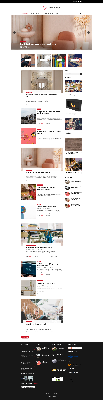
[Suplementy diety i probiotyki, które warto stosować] (28, 136)
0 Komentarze (38, 98)
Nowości (38, 13)
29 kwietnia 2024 (39, 267)
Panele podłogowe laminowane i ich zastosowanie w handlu (72, 153)
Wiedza (57, 13)
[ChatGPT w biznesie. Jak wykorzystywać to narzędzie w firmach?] (28, 268)
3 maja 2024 (27, 174)
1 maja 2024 (39, 208)
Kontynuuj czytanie (54, 256)
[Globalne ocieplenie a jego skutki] (28, 211)
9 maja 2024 (27, 98)
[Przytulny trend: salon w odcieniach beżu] (42, 159)
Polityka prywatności (56, 398)
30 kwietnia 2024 (28, 249)
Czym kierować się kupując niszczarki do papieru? (62, 360)
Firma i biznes (51, 13)
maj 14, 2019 (68, 95)
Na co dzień (32, 13)
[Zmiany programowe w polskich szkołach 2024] (42, 234)
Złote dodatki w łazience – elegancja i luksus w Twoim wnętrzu (41, 95)
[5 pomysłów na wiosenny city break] (42, 310)
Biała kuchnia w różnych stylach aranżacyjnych (46, 284)
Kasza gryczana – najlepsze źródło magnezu (61, 348)
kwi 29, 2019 (68, 134)
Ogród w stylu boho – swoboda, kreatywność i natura (43, 43)
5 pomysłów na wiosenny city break (36, 324)
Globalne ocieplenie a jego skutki (46, 207)
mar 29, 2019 (68, 114)
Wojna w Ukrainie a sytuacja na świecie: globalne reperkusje (48, 112)
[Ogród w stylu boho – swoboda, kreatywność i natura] (28, 192)
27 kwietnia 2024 (39, 286)
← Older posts (25, 337)
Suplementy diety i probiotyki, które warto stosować (49, 132)
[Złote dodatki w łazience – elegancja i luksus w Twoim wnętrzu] (42, 81)
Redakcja (26, 46)
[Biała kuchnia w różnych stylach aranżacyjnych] (28, 287)
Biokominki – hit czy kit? (71, 113)
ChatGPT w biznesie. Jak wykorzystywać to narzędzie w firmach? (49, 264)
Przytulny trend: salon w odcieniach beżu (38, 172)
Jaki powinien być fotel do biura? (58, 354)
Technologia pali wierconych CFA (72, 172)
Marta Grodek (56, 356)
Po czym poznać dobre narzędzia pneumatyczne (72, 132)
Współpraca (45, 398)
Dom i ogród (44, 13)
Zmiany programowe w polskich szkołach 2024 (39, 247)
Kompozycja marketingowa (71, 94)
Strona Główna (25, 13)
